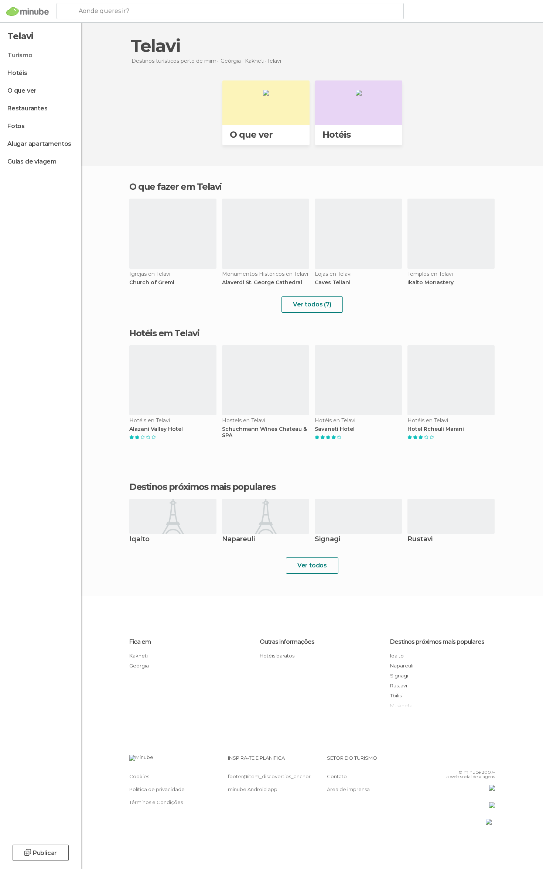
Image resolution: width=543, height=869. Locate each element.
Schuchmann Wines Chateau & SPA (264, 432)
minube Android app (252, 789)
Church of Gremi (151, 282)
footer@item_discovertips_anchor (269, 776)
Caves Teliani (333, 282)
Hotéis (17, 72)
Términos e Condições (156, 802)
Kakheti (138, 656)
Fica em (140, 641)
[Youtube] (489, 760)
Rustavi (420, 539)
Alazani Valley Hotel (156, 429)
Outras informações (287, 641)
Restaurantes (27, 108)
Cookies (139, 776)
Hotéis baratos (277, 656)
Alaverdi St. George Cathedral (262, 282)
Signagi (327, 539)
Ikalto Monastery (430, 282)
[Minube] (27, 11)
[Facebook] (452, 760)
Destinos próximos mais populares (202, 486)
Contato (337, 776)
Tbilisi (396, 695)
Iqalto (139, 539)
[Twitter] (465, 760)
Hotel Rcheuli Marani (435, 429)
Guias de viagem (32, 161)
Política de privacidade (157, 789)
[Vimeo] (477, 760)
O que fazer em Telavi (175, 186)
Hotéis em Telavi (164, 333)
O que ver (22, 90)
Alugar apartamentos (39, 143)
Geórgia (139, 666)
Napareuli (238, 539)
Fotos (16, 126)
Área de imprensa (348, 789)
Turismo (20, 55)
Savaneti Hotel (335, 429)
